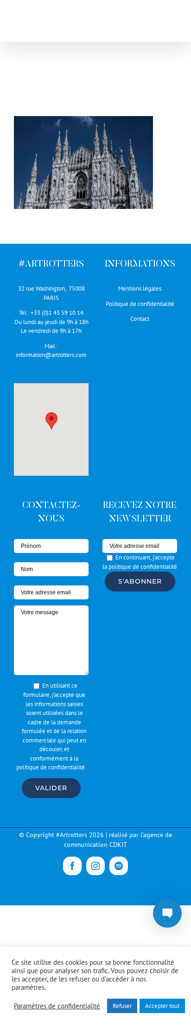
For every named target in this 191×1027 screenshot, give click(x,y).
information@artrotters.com (51, 355)
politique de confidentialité (50, 767)
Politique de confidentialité (140, 304)
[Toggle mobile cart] (153, 23)
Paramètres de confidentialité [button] (57, 1006)
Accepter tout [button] (162, 1006)
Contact (139, 319)
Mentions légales (139, 288)
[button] (51, 421)
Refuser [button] (122, 1006)
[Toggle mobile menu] (172, 23)
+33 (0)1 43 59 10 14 (57, 313)
